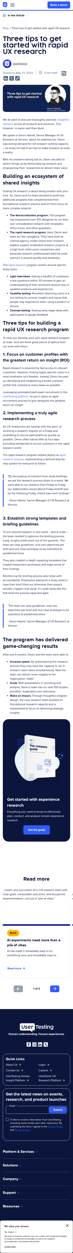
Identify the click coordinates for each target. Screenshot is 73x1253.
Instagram (34, 1044)
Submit (57, 1109)
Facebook (29, 1044)
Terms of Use (22, 1129)
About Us (11, 1064)
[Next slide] (54, 988)
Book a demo (58, 5)
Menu (12, 5)
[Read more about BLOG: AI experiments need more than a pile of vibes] (36, 933)
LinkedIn (40, 1044)
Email (12, 1105)
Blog (6, 28)
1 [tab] (33, 988)
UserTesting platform (15, 396)
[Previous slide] (18, 988)
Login (42, 1064)
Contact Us (12, 1070)
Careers (43, 1070)
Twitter (46, 1044)
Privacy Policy (55, 1126)
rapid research (17, 265)
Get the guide (36, 829)
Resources (11, 1206)
